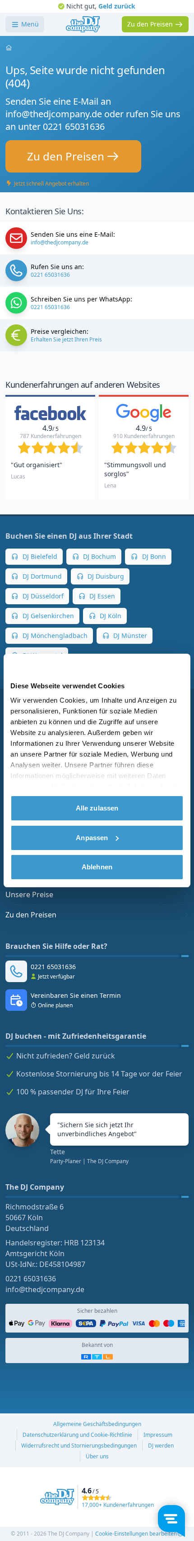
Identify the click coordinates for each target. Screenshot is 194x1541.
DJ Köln (109, 615)
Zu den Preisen (30, 915)
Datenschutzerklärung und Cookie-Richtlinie (77, 1435)
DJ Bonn (153, 556)
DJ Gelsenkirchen (47, 615)
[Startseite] (83, 24)
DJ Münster (129, 635)
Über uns (97, 1456)
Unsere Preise (29, 894)
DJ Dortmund (41, 576)
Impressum (157, 1435)
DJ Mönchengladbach (54, 635)
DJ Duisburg (105, 576)
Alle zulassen (97, 808)
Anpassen (92, 837)
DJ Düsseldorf (42, 596)
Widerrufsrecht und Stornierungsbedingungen (79, 1445)
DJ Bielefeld (39, 556)
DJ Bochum (98, 556)
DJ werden (161, 1445)
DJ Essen (101, 596)
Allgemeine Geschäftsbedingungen (97, 1424)
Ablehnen (97, 867)
